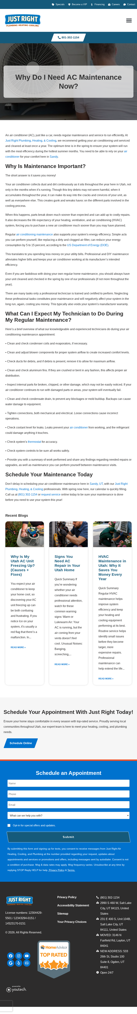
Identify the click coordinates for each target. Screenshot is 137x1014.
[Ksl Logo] (26, 963)
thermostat (34, 441)
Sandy (54, 156)
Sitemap (62, 913)
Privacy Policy (56, 870)
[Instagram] (18, 955)
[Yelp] (18, 963)
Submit (69, 836)
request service (50, 494)
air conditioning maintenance (34, 234)
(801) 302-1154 (27, 494)
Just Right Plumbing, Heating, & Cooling (30, 140)
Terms (70, 870)
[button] (128, 20)
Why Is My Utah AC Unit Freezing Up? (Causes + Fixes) (23, 565)
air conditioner (79, 427)
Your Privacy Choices (72, 921)
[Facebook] (10, 955)
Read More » (18, 647)
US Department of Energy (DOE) (87, 245)
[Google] (10, 963)
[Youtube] (26, 955)
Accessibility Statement (73, 905)
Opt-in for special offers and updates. (34, 825)
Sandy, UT (96, 483)
